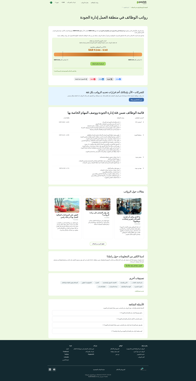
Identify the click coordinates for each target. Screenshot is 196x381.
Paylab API (91, 354)
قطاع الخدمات (101, 286)
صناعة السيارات (113, 286)
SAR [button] (63, 2)
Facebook (66, 351)
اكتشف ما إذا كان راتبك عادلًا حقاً (134, 266)
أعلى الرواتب (141, 357)
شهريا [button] (57, 2)
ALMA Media (92, 376)
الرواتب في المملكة (135, 7)
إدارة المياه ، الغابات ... (136, 282)
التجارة (97, 282)
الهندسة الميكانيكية (126, 286)
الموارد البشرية (138, 286)
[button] (50, 2)
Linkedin (66, 357)
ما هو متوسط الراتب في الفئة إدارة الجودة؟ (131, 313)
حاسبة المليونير (141, 354)
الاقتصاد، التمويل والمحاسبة (109, 282)
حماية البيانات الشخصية (99, 369)
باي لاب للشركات (71, 2)
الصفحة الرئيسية (144, 7)
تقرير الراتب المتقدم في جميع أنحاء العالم (84, 349)
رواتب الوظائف (94, 2)
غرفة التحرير (65, 360)
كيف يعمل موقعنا (115, 351)
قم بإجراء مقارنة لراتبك (98, 64)
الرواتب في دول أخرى (139, 351)
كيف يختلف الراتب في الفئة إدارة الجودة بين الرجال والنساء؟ (127, 331)
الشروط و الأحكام (114, 349)
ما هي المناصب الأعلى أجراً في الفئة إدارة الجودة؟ (130, 319)
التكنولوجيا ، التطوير (87, 282)
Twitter (66, 354)
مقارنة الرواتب (84, 2)
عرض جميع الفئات (139, 291)
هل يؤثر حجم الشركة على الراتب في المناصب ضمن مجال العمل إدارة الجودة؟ (123, 325)
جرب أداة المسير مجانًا (136, 99)
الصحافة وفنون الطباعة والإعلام (70, 282)
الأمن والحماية (123, 282)
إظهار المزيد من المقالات (98, 244)
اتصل (67, 349)
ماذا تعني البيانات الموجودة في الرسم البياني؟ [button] (65, 71)
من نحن (117, 354)
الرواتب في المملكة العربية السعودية (135, 349)
